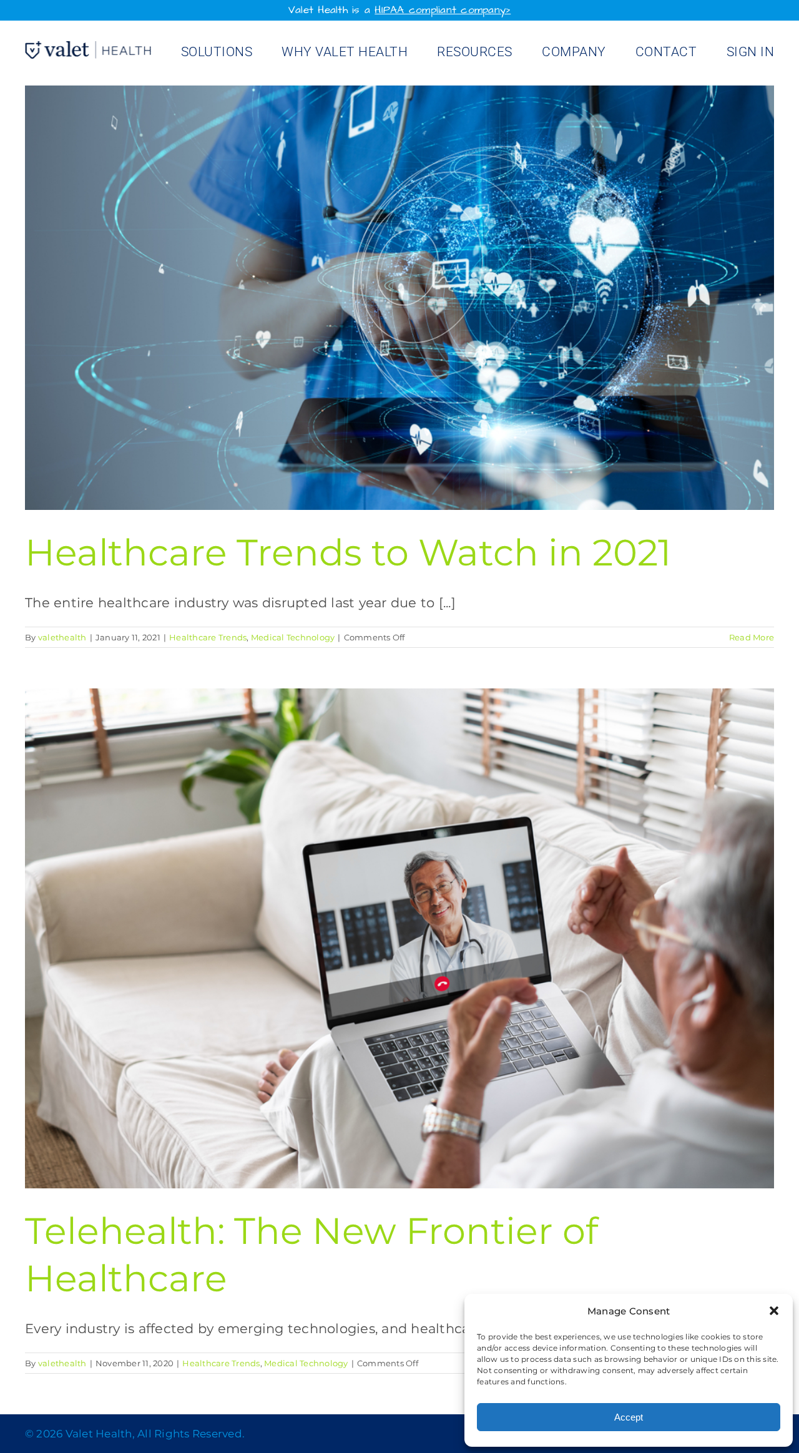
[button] (774, 1310)
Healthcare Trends (208, 637)
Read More (751, 637)
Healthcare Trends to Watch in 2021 (348, 552)
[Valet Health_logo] (88, 48)
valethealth (62, 637)
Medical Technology (293, 637)
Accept (628, 1417)
